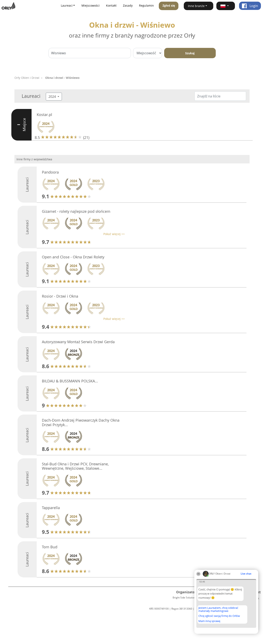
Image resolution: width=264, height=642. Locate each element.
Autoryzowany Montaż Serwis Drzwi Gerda (78, 341)
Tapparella (51, 507)
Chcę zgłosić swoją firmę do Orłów (219, 616)
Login (253, 6)
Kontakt (111, 5)
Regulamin (146, 5)
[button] (225, 6)
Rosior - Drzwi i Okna (60, 296)
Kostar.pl (44, 114)
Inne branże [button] (196, 6)
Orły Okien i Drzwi (26, 78)
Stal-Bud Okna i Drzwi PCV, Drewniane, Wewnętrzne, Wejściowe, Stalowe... (75, 466)
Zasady (128, 5)
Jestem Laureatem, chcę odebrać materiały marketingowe (218, 609)
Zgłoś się (169, 5)
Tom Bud (49, 546)
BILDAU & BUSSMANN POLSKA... (70, 380)
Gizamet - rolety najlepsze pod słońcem (76, 211)
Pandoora (50, 172)
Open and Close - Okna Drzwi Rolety (73, 256)
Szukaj (189, 53)
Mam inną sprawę (209, 621)
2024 (52, 96)
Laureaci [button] (67, 5)
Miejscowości (90, 5)
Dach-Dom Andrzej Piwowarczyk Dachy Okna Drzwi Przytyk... (80, 422)
